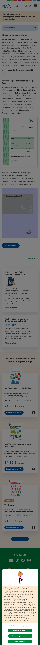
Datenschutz (15, 626)
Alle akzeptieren (19, 631)
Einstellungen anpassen (20, 636)
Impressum (25, 626)
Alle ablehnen (20, 641)
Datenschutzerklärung (25, 609)
